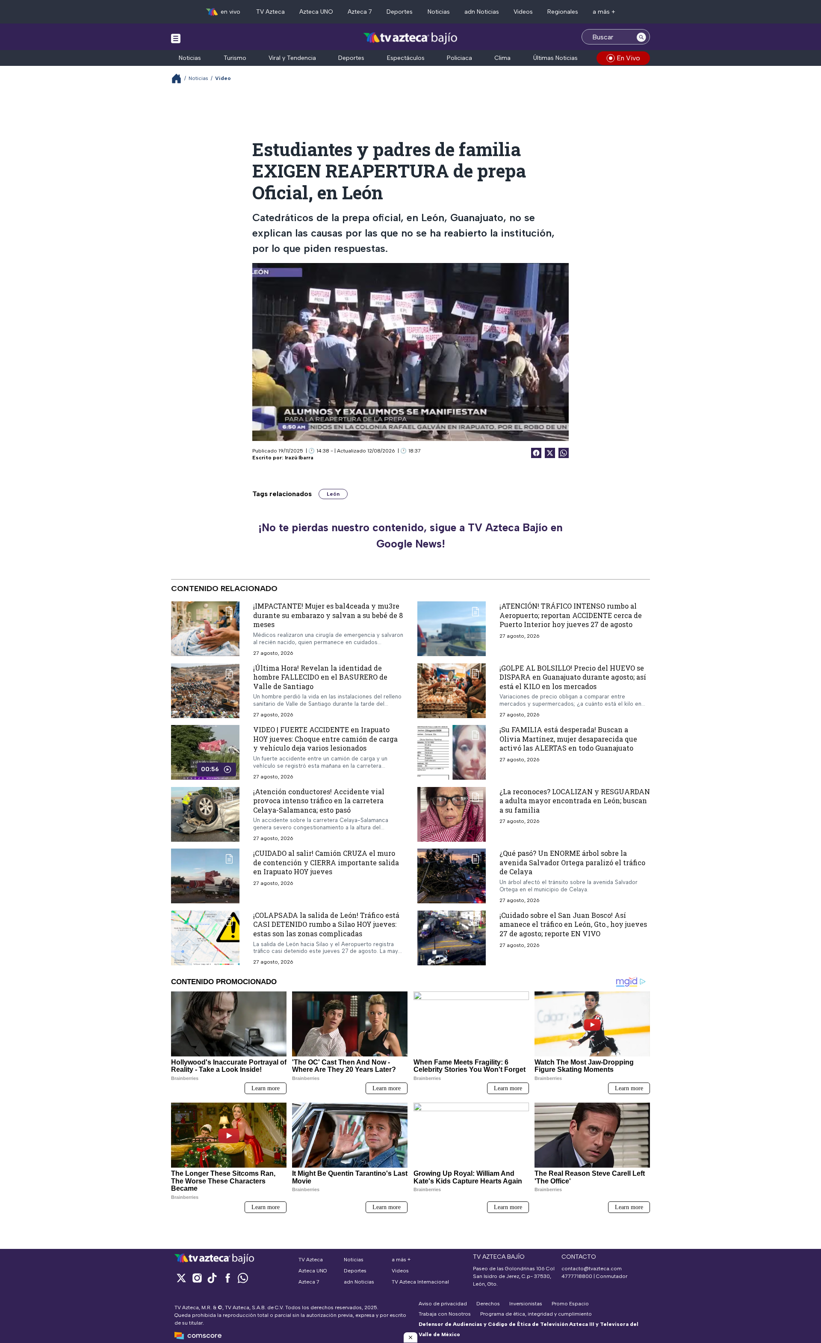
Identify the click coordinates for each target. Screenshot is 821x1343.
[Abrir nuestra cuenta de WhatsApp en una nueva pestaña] (243, 1277)
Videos (523, 11)
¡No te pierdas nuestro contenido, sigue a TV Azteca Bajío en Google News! (410, 535)
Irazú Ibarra (299, 458)
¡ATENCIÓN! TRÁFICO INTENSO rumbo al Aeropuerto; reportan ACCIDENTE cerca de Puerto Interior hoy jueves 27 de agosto (570, 615)
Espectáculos (406, 58)
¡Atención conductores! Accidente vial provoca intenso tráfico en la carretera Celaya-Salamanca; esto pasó (318, 800)
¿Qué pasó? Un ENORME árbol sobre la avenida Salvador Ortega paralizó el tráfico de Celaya (572, 862)
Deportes (400, 11)
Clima (502, 58)
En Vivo (628, 58)
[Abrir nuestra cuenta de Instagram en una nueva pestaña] (197, 1277)
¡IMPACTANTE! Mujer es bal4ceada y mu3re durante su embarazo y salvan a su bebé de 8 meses (328, 615)
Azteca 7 (360, 11)
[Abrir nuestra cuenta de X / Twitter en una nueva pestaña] (181, 1277)
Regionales (562, 11)
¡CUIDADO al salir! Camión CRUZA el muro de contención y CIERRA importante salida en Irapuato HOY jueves (326, 862)
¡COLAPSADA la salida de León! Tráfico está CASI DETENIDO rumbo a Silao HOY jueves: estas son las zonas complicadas (326, 924)
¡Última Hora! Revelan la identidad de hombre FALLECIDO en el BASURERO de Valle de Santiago (320, 677)
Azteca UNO (316, 11)
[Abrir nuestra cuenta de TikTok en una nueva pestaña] (212, 1277)
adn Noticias (481, 11)
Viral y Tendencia (292, 58)
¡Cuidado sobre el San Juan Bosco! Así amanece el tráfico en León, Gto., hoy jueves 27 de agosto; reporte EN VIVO (573, 924)
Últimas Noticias (555, 58)
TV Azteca (270, 11)
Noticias (439, 11)
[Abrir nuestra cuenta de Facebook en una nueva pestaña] (227, 1277)
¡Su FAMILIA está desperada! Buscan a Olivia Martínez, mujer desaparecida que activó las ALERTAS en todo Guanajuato (568, 738)
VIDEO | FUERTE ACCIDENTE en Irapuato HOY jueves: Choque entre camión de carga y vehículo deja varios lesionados (325, 738)
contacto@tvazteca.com (591, 1269)
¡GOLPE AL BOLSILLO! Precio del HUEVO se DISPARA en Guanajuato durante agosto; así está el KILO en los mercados (572, 677)
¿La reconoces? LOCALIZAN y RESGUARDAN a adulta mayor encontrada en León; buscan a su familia (574, 800)
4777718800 (576, 1276)
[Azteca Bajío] (410, 38)
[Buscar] (641, 37)
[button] (410, 1337)
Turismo (235, 58)
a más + (604, 11)
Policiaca (459, 58)
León (333, 494)
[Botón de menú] (175, 38)
